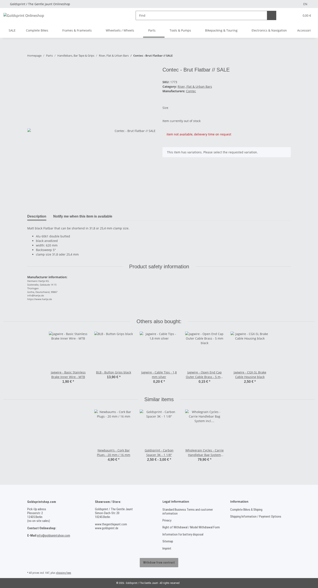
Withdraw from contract (159, 562)
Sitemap (167, 541)
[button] (287, 15)
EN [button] (305, 4)
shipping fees (63, 572)
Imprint (166, 548)
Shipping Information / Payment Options (255, 516)
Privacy (166, 520)
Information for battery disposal (182, 534)
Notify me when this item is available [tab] (82, 216)
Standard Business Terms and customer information (187, 511)
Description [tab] (36, 216)
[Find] (271, 15)
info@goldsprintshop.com (53, 535)
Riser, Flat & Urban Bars (195, 86)
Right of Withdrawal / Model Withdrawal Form (191, 527)
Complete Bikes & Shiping (246, 510)
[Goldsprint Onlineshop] (23, 15)
